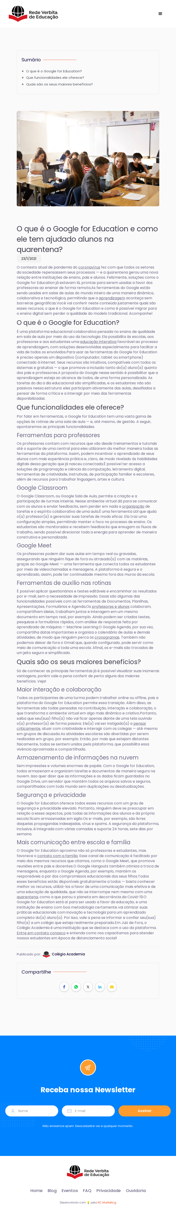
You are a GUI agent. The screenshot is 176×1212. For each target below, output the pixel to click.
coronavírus (89, 267)
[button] (160, 14)
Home (36, 1190)
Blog (52, 1190)
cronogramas (107, 637)
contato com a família (57, 855)
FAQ (87, 1190)
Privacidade (108, 1190)
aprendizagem (112, 298)
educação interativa (98, 341)
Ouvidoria (136, 1190)
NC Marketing (107, 1202)
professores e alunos (110, 606)
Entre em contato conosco (41, 933)
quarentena (27, 897)
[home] (33, 14)
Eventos (70, 1190)
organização (133, 506)
